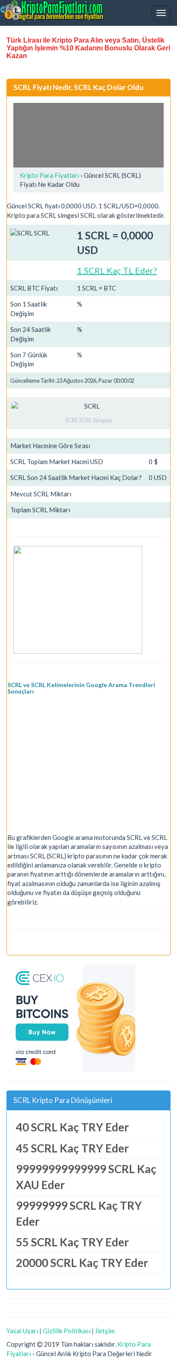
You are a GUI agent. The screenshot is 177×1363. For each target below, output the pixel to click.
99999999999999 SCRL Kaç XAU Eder (86, 1177)
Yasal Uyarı (22, 1331)
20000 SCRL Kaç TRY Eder (82, 1263)
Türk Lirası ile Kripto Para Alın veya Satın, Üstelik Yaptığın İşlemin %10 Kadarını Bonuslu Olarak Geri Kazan (88, 48)
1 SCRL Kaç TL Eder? (117, 270)
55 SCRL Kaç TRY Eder (72, 1242)
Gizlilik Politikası (67, 1331)
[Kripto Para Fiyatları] (52, 10)
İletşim (105, 1331)
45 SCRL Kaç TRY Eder (72, 1148)
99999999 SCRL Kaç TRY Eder (79, 1213)
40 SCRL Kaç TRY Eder (72, 1127)
